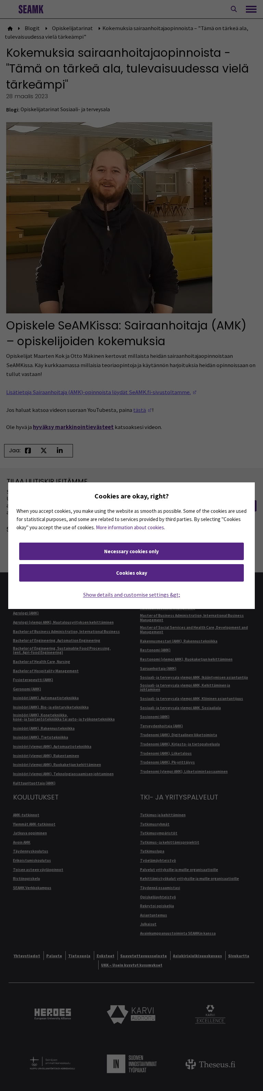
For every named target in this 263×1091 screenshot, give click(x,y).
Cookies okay (131, 573)
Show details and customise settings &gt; (131, 594)
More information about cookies (130, 527)
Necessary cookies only (131, 551)
